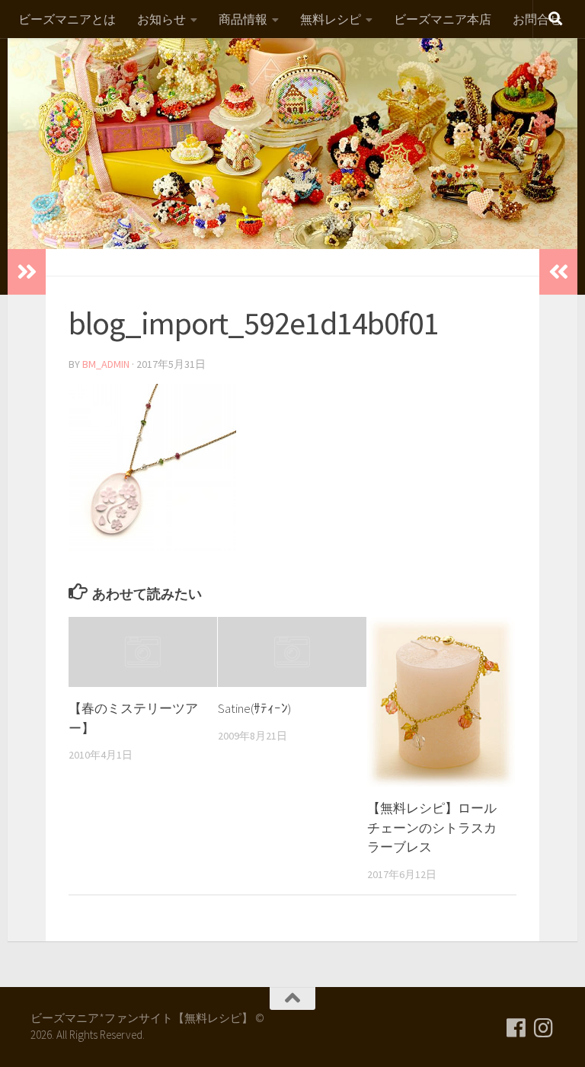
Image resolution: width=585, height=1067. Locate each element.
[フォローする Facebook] (516, 1028)
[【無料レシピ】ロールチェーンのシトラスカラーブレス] (441, 702)
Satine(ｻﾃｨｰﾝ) (254, 708)
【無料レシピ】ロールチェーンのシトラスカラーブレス (432, 827)
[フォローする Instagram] (544, 1028)
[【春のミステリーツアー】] (143, 652)
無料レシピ (330, 19)
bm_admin (105, 364)
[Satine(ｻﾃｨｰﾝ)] (292, 652)
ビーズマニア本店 (442, 19)
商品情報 (243, 19)
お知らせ (161, 19)
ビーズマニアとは (67, 19)
